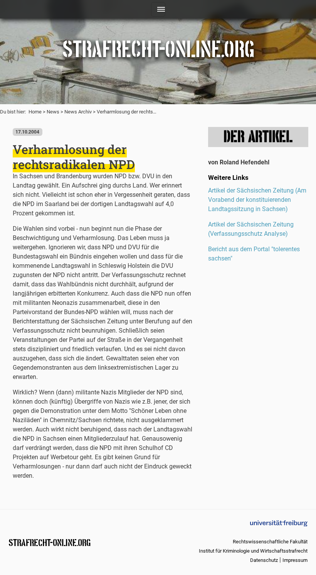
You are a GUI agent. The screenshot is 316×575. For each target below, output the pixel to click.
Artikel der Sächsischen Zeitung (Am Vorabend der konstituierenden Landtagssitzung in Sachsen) (257, 200)
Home (35, 112)
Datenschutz (264, 560)
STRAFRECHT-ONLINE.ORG (49, 542)
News (53, 112)
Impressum (295, 560)
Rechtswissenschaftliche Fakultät (270, 542)
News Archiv (78, 112)
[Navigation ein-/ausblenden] (158, 9)
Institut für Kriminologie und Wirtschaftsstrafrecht (253, 551)
